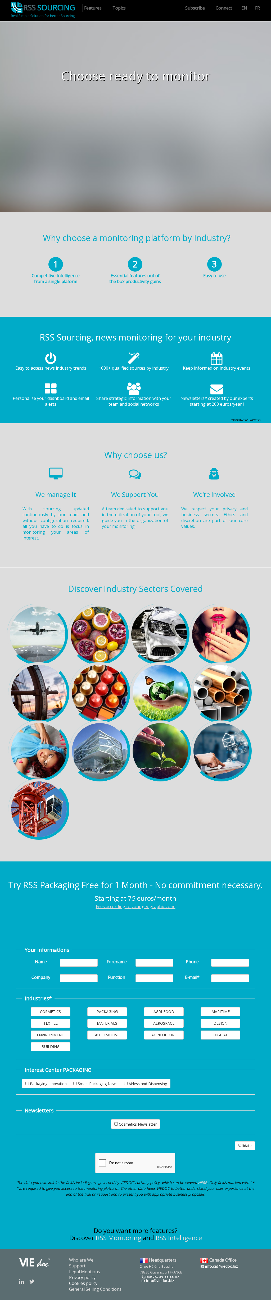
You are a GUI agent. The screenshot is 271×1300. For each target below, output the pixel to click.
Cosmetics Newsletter (137, 1124)
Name (41, 962)
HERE (202, 1182)
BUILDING (51, 1046)
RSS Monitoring (118, 1237)
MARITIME (220, 1011)
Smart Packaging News (97, 1083)
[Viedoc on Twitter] (31, 1281)
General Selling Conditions (95, 1289)
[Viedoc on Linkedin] (21, 1281)
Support (77, 1266)
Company (40, 977)
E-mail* (192, 977)
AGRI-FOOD (163, 1011)
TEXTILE (50, 1023)
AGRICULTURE (164, 1034)
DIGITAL (220, 1034)
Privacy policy (82, 1277)
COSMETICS (50, 1011)
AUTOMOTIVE (107, 1034)
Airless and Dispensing (147, 1083)
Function (116, 977)
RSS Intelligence (179, 1237)
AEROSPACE (163, 1023)
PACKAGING (107, 1011)
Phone (192, 962)
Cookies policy (83, 1283)
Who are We (81, 1260)
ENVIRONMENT (50, 1034)
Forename (117, 962)
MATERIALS (107, 1023)
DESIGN (220, 1023)
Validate (245, 1145)
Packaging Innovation (48, 1083)
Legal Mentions (84, 1272)
